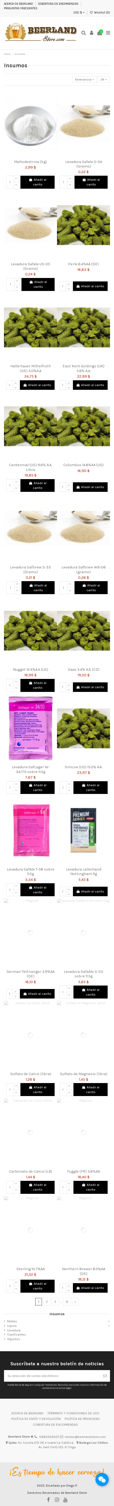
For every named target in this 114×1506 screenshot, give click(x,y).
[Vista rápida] (37, 155)
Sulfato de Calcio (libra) (30, 1074)
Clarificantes (16, 1334)
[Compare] (30, 155)
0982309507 (49, 1437)
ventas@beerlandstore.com (85, 1437)
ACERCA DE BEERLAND (18, 4)
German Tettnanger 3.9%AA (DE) (31, 973)
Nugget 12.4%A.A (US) (30, 669)
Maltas (12, 1321)
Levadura (13, 1330)
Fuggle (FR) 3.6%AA (83, 1171)
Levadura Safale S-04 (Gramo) (83, 164)
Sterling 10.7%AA (30, 1269)
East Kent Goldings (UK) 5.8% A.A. (83, 368)
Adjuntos (13, 1339)
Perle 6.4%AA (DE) (83, 264)
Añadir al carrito (39, 182)
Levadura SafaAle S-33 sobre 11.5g (83, 973)
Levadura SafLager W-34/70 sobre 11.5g (31, 769)
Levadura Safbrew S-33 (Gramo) (30, 569)
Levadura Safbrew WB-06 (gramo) (84, 569)
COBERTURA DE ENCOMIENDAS (58, 4)
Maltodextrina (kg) (30, 162)
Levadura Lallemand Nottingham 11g (83, 871)
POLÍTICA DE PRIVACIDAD (82, 1419)
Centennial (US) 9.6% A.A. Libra (30, 467)
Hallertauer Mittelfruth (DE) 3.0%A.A (30, 368)
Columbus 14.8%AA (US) (83, 465)
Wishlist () (101, 12)
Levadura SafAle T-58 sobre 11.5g (30, 871)
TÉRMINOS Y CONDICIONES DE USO (73, 1413)
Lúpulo (12, 1326)
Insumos (57, 1314)
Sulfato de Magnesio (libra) (83, 1074)
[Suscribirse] (105, 1375)
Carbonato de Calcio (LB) (30, 1171)
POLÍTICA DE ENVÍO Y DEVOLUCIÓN (36, 1419)
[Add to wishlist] (24, 155)
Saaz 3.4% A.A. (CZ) (83, 669)
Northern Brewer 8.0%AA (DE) (83, 1271)
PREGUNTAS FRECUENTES (20, 8)
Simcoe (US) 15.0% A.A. (83, 767)
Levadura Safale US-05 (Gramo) (30, 266)
